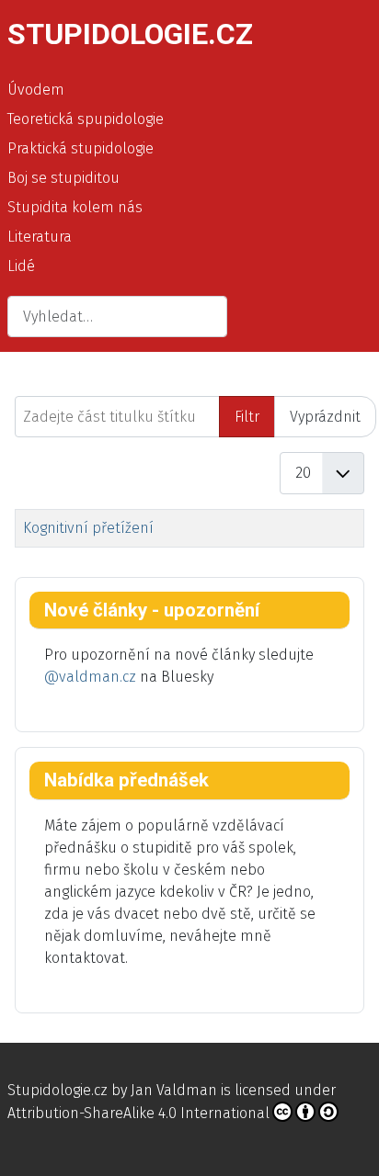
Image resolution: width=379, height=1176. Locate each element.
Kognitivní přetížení (88, 528)
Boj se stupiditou (63, 178)
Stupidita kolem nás (75, 207)
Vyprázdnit (325, 416)
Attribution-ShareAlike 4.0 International (138, 1113)
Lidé (21, 266)
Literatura (39, 236)
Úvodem (35, 89)
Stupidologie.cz (57, 1090)
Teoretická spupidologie (85, 119)
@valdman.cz (90, 676)
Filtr (247, 416)
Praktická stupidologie (80, 148)
